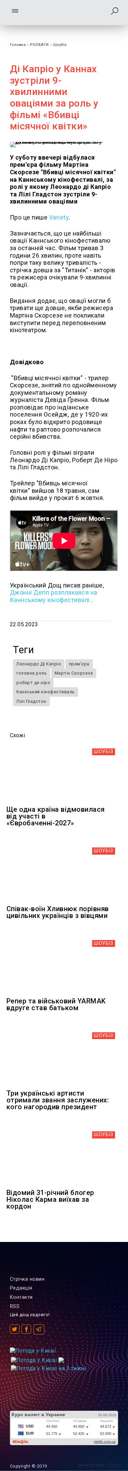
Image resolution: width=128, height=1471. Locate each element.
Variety (59, 217)
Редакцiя (21, 1288)
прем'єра (79, 663)
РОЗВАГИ (39, 45)
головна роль (31, 673)
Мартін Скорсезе (74, 673)
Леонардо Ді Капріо (38, 663)
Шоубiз (60, 45)
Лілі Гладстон (31, 701)
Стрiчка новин (27, 1279)
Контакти (21, 1297)
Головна (18, 45)
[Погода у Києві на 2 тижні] (48, 1366)
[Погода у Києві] (33, 1350)
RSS (15, 1306)
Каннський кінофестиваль (45, 691)
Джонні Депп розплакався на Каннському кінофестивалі (53, 596)
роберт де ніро (33, 682)
